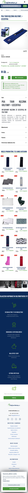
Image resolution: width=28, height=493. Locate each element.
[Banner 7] (17, 289)
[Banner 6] (16, 289)
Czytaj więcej (6, 480)
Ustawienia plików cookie (14, 485)
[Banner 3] (12, 289)
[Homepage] (10, 2)
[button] (3, 36)
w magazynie (14, 62)
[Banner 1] (10, 289)
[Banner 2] (11, 289)
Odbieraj (14, 397)
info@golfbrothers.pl (15, 415)
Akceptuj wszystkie (14, 488)
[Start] (2, 10)
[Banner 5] (15, 289)
